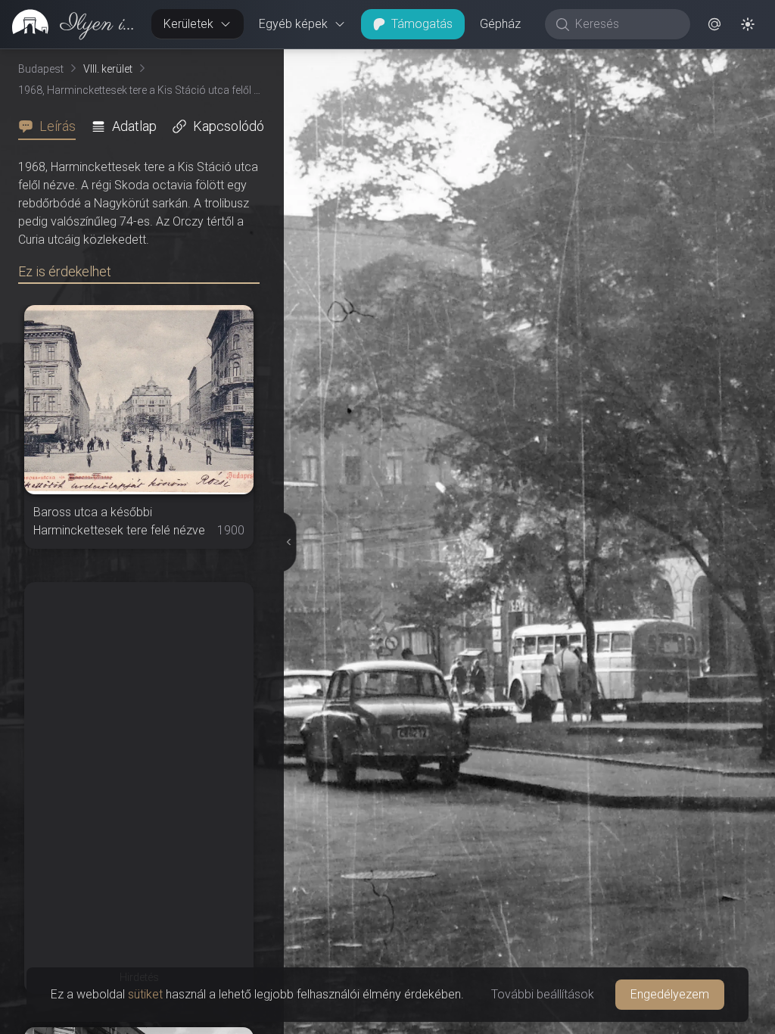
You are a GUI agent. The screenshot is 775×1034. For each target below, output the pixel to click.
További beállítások (542, 994)
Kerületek (188, 24)
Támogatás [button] (422, 24)
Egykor (485, 61)
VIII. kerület (107, 69)
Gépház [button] (500, 24)
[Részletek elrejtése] (288, 542)
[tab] (51, 126)
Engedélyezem (669, 994)
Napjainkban (594, 61)
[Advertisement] (139, 676)
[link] (69, 24)
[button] (714, 24)
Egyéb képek (293, 24)
